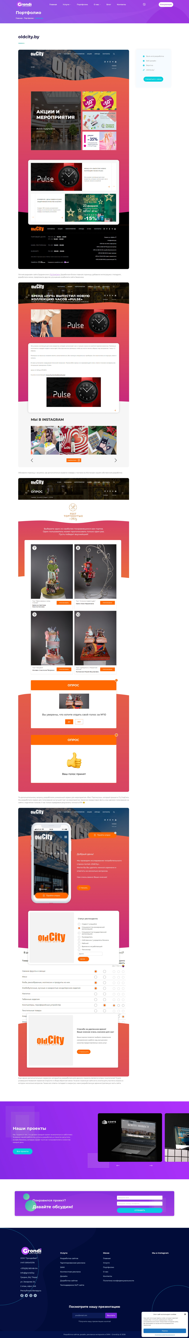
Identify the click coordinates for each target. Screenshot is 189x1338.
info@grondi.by (27, 1273)
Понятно (165, 1331)
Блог (109, 4)
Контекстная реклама (70, 1272)
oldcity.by (39, 18)
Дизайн (63, 1276)
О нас (96, 4)
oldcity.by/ (150, 70)
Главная (53, 4)
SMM (62, 1267)
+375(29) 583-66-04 (29, 1268)
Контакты (121, 4)
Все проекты (23, 1151)
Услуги (66, 4)
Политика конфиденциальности (165, 1335)
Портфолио (82, 4)
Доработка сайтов (68, 1281)
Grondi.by (116, 1334)
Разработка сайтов (69, 1258)
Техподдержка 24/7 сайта (72, 1285)
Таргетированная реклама (72, 1263)
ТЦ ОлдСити (55, 275)
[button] (185, 1314)
